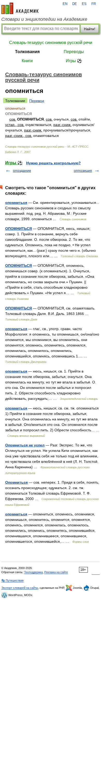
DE (74, 4)
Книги (27, 61)
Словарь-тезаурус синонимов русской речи (50, 42)
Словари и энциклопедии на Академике (44, 19)
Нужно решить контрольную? (53, 163)
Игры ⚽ (74, 61)
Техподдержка (33, 572)
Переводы (74, 51)
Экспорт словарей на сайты (19, 587)
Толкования (27, 51)
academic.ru (20, 8)
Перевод (36, 101)
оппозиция (83, 170)
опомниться (16, 202)
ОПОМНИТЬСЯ (18, 228)
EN (65, 4)
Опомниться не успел (25, 445)
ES (84, 4)
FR (93, 4)
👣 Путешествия (12, 580)
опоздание (22, 170)
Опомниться (16, 482)
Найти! (89, 29)
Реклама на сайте (56, 572)
